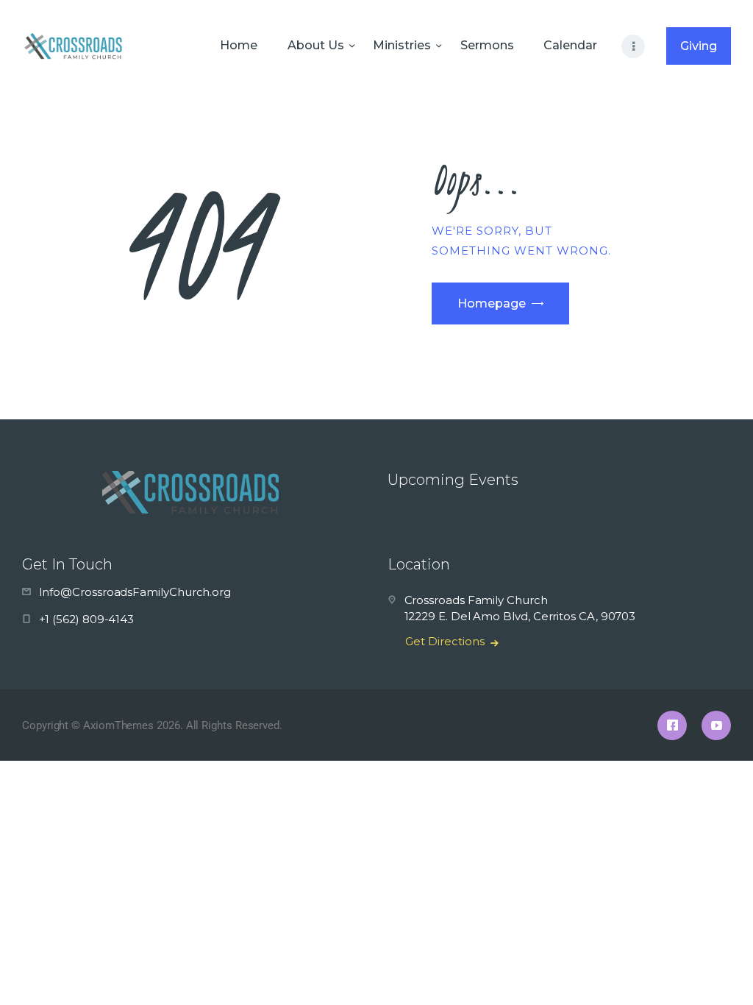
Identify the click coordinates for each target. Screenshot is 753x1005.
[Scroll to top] (716, 969)
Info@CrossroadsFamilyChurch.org (135, 592)
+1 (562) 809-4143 (87, 619)
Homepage (491, 303)
